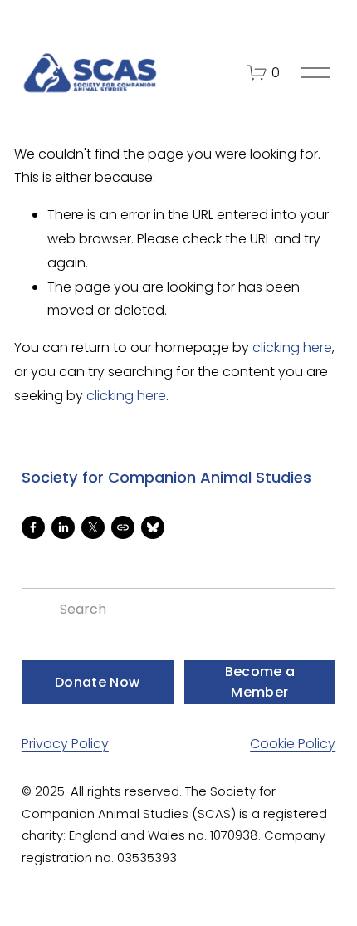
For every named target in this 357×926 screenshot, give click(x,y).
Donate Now (97, 682)
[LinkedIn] (63, 527)
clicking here (292, 347)
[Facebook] (33, 527)
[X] (93, 527)
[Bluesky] (152, 527)
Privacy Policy (65, 743)
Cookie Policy (292, 743)
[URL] (122, 527)
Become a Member (260, 682)
